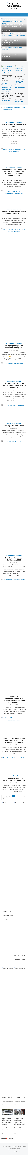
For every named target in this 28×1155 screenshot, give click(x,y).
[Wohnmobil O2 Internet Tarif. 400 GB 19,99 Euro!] (7, 88)
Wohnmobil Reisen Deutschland (14, 122)
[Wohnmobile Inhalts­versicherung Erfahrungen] (21, 69)
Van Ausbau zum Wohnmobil (5, 82)
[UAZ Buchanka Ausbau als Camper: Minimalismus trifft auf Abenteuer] (21, 88)
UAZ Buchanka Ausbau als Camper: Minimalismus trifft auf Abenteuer (14, 385)
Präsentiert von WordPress (14, 1150)
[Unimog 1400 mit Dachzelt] (14, 412)
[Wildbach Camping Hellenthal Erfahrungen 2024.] (14, 39)
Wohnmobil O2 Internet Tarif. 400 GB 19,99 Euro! (7, 95)
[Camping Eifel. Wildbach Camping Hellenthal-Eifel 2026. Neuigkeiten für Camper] (14, 25)
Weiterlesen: (5, 1133)
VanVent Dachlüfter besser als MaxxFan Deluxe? (6, 77)
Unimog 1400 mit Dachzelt (14, 426)
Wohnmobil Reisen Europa (14, 209)
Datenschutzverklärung (14, 1148)
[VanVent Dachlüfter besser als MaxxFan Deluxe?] (7, 69)
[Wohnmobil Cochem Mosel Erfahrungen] (14, 54)
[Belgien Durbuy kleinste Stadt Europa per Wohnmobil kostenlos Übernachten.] (14, 725)
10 (3, 798)
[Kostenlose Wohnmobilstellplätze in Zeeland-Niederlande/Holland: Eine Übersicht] (14, 635)
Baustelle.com (11, 1138)
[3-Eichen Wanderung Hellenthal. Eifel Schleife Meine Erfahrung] (14, 198)
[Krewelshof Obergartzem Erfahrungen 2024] (14, 496)
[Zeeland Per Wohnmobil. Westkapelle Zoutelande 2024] (14, 765)
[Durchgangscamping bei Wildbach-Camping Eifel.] (14, 284)
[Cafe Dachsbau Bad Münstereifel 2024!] (14, 114)
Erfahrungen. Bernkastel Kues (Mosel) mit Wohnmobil (19, 1121)
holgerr (15, 141)
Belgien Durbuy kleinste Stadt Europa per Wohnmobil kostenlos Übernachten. (14, 740)
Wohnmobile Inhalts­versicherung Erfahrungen (20, 76)
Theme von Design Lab (14, 1151)
